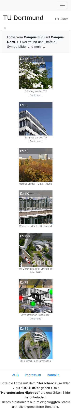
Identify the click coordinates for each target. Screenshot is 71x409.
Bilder (63, 19)
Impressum (33, 375)
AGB (15, 375)
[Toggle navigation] (62, 5)
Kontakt (53, 375)
